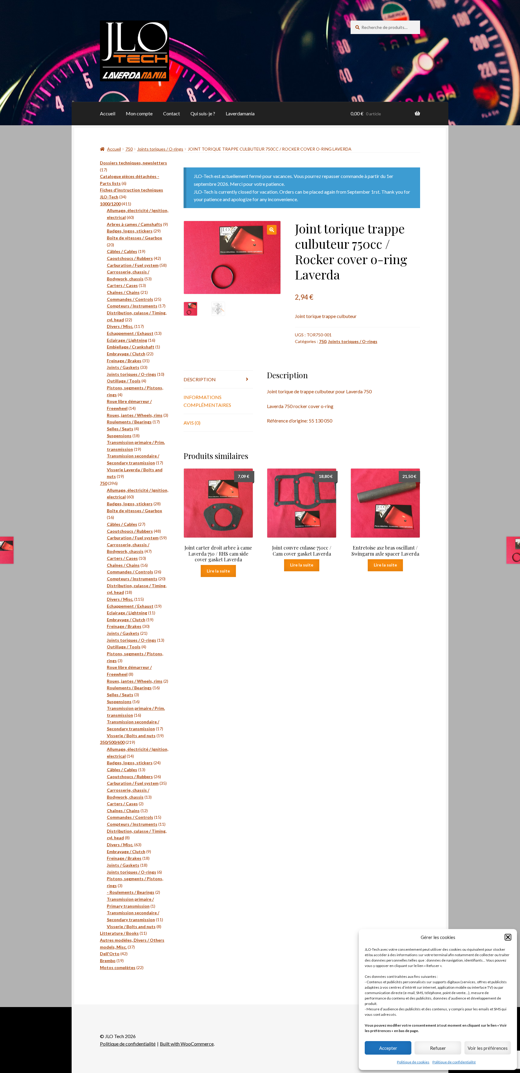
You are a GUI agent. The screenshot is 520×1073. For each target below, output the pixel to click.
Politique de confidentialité (454, 1062)
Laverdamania (240, 113)
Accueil (107, 113)
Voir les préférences (488, 1048)
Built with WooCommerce (187, 1043)
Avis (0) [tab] (192, 423)
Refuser (438, 1048)
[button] (508, 937)
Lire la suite (218, 570)
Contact (171, 113)
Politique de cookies (413, 1062)
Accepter (388, 1048)
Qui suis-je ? (202, 113)
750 (129, 148)
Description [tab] (200, 379)
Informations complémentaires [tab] (207, 401)
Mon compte (139, 113)
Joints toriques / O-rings (160, 148)
